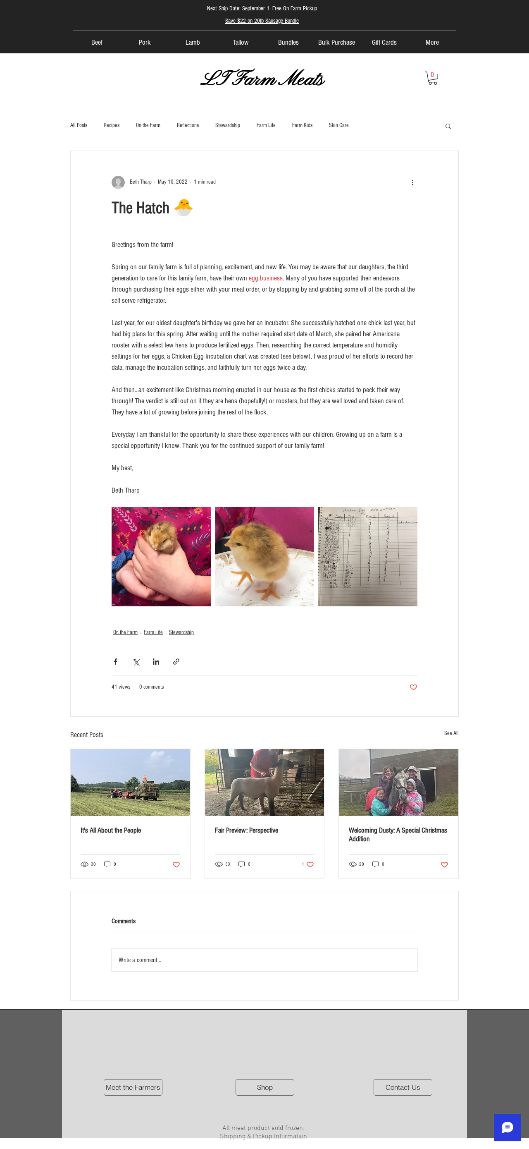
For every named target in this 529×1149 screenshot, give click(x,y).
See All (451, 733)
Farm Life (266, 125)
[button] (433, 78)
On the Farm (148, 125)
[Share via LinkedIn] (156, 661)
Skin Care (339, 125)
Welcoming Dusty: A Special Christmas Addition (398, 834)
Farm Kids (302, 125)
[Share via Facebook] (115, 661)
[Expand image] (161, 556)
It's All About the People (111, 830)
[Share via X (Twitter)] (136, 661)
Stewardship (227, 125)
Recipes (111, 125)
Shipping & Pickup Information (263, 1136)
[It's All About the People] (130, 782)
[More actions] (412, 182)
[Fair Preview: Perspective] (264, 782)
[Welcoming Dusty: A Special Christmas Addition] (398, 782)
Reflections (188, 125)
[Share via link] (176, 661)
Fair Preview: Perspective (246, 830)
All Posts (78, 125)
